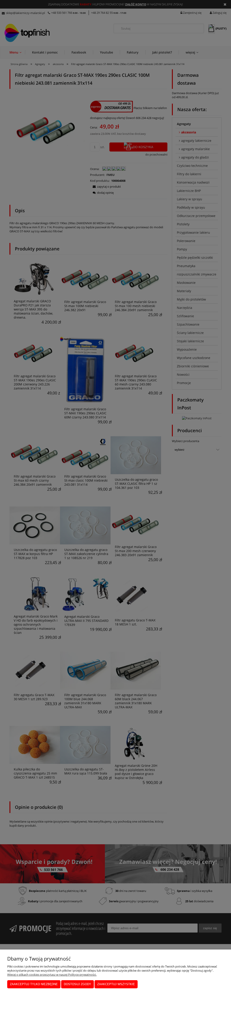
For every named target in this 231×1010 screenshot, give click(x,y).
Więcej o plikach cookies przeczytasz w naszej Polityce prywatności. (52, 975)
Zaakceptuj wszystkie (116, 984)
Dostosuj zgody (77, 984)
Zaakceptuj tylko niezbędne (34, 984)
